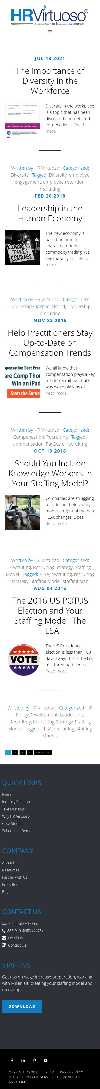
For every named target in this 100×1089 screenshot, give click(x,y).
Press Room (12, 884)
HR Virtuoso (50, 15)
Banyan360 (16, 1082)
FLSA (44, 574)
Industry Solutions (16, 801)
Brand (58, 306)
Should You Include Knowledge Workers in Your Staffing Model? (50, 473)
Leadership (20, 306)
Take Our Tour (13, 809)
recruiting (50, 189)
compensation (28, 444)
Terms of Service (38, 1077)
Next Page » (42, 752)
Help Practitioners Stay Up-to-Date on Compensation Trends (50, 342)
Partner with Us (14, 877)
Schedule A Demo (23, 923)
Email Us (15, 938)
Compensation (28, 437)
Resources (10, 870)
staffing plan (76, 581)
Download (22, 1006)
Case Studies (12, 823)
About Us (9, 862)
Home (7, 794)
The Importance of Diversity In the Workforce (50, 80)
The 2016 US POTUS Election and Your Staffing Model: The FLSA (50, 615)
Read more (56, 393)
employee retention (64, 182)
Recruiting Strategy (53, 567)
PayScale (55, 444)
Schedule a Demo (16, 830)
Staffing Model (45, 581)
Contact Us (17, 945)
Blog (5, 891)
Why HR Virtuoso (16, 816)
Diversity (20, 175)
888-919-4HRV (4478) (25, 930)
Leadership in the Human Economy (50, 213)
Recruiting (57, 437)
